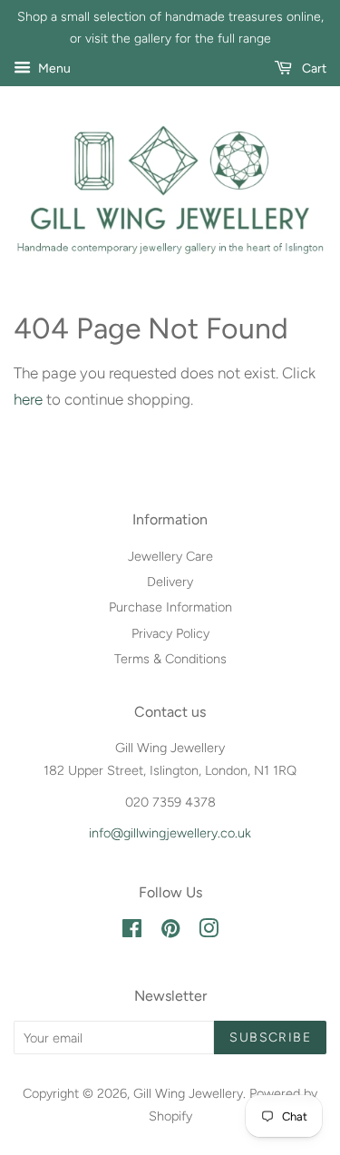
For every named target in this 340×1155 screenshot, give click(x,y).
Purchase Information (170, 607)
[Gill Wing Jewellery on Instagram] (209, 932)
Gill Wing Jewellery (188, 1093)
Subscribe (270, 1037)
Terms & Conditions (170, 659)
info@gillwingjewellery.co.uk (170, 833)
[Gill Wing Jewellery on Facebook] (131, 932)
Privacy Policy (170, 633)
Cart (312, 68)
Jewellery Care (170, 556)
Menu (53, 68)
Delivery (170, 581)
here (28, 399)
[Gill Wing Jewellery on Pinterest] (170, 932)
